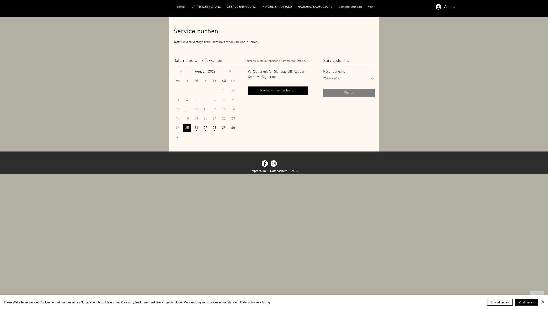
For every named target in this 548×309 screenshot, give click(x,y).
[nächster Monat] (229, 71)
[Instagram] (274, 163)
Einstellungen (500, 302)
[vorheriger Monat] (181, 71)
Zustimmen (526, 302)
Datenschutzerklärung (255, 302)
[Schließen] (542, 302)
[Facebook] (265, 163)
